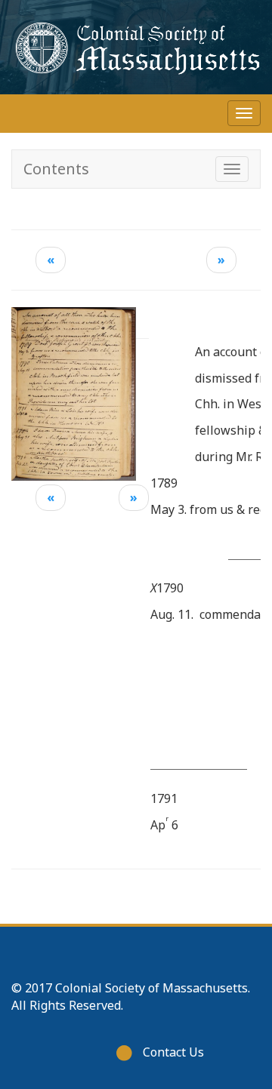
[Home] (136, 47)
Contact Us (173, 1052)
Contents (56, 168)
